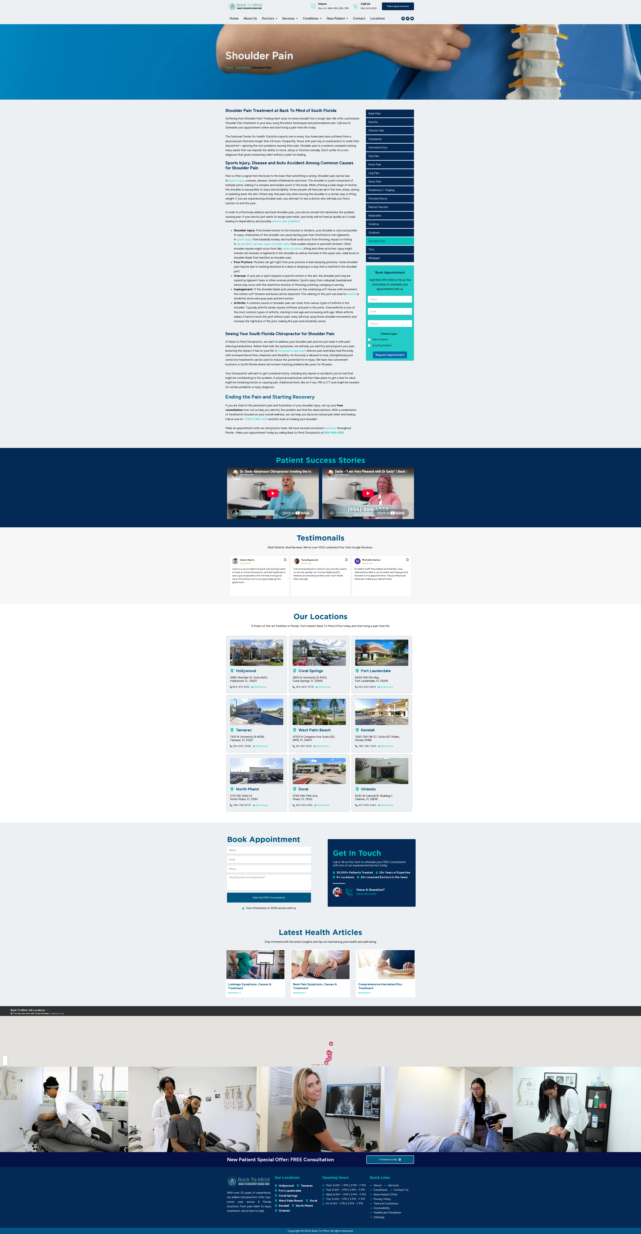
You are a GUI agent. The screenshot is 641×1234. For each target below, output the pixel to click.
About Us (250, 18)
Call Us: (366, 4)
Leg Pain (373, 173)
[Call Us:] (355, 6)
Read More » (234, 993)
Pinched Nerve (377, 198)
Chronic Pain (376, 130)
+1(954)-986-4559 (255, 419)
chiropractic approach (292, 350)
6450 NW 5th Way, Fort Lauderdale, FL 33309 (371, 679)
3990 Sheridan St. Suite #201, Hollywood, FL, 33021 (249, 679)
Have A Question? (370, 890)
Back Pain (374, 113)
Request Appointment (389, 355)
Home (234, 18)
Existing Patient (382, 345)
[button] (229, 576)
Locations (377, 18)
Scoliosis (374, 232)
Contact (359, 18)
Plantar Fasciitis (378, 207)
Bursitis (373, 122)
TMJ (371, 249)
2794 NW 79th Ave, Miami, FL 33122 (305, 797)
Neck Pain (374, 181)
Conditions (310, 18)
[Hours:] (313, 6)
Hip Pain (373, 156)
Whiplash (374, 258)
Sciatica (373, 224)
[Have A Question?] (349, 892)
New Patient (336, 18)
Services (288, 18)
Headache (375, 139)
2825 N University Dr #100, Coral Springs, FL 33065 (310, 679)
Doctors (268, 18)
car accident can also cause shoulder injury (263, 244)
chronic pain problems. (286, 221)
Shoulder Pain (377, 241)
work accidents (292, 248)
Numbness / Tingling (381, 190)
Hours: (322, 4)
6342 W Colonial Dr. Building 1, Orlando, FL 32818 (374, 797)
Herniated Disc (377, 147)
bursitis (351, 294)
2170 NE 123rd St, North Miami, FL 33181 (244, 797)
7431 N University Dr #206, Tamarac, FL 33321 (247, 738)
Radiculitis (374, 215)
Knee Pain (374, 164)
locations (330, 428)
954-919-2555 (334, 432)
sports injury (236, 180)
